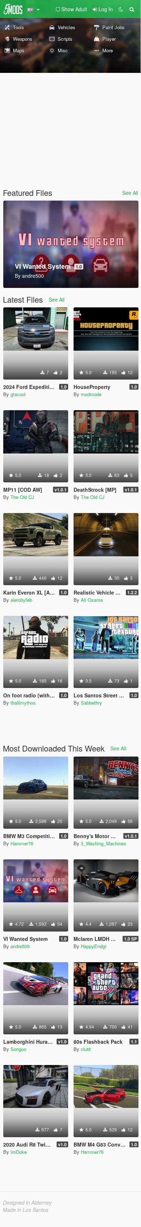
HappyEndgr (93, 946)
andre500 (20, 946)
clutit (86, 1049)
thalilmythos (23, 702)
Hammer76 (21, 843)
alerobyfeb (21, 599)
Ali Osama (92, 599)
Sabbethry (91, 702)
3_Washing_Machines (103, 843)
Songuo (18, 1049)
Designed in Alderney (27, 1202)
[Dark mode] (121, 9)
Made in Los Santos (25, 1209)
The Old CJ (22, 497)
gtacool (18, 394)
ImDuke (18, 1151)
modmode (91, 394)
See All (130, 192)
